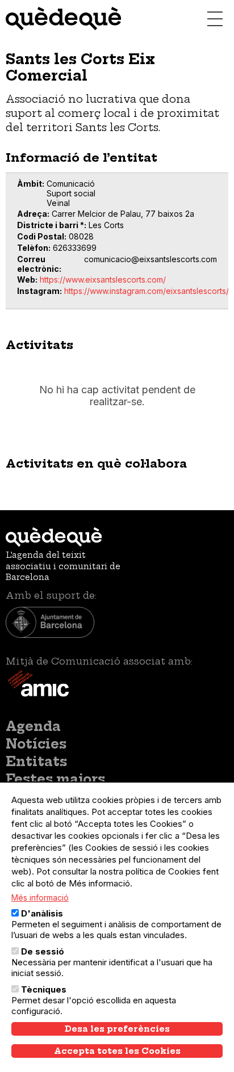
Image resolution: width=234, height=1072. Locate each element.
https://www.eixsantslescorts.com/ (103, 279)
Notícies (36, 744)
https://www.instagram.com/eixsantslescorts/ (146, 291)
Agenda (33, 726)
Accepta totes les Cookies (117, 1051)
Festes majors (55, 779)
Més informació (40, 897)
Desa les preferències (117, 1029)
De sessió (42, 951)
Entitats (36, 762)
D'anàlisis (42, 913)
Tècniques (43, 989)
